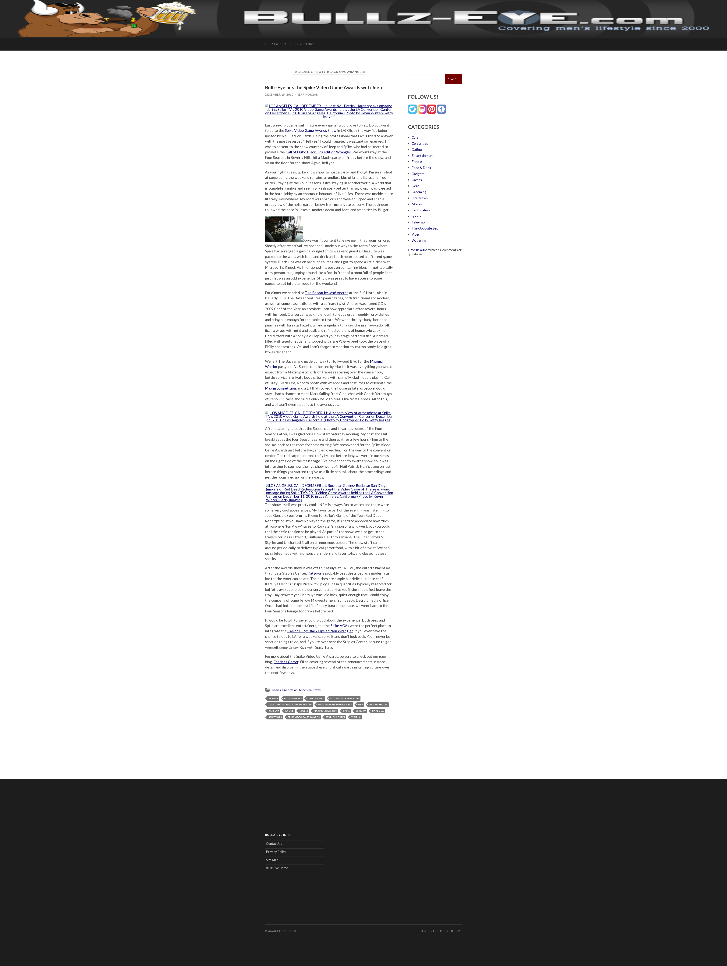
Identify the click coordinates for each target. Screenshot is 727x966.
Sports (416, 216)
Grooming (419, 192)
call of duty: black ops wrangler (290, 704)
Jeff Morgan (308, 94)
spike (346, 710)
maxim (304, 710)
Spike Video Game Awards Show (310, 130)
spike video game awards (304, 717)
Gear (415, 186)
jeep (360, 704)
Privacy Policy (276, 852)
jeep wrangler (378, 704)
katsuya (273, 710)
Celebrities (420, 143)
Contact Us (274, 844)
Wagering (419, 240)
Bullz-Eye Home (277, 868)
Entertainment (423, 155)
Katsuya (314, 573)
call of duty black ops (344, 698)
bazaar (273, 698)
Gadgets (418, 174)
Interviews (420, 198)
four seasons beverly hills (335, 704)
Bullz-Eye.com (275, 44)
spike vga (378, 710)
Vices (416, 234)
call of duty (316, 698)
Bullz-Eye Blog (305, 44)
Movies (417, 204)
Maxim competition (280, 388)
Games (276, 690)
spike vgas (275, 717)
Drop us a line (418, 250)
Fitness (417, 161)
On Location (289, 690)
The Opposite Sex (425, 228)
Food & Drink (421, 168)
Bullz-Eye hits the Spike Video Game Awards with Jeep (323, 87)
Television (305, 690)
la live (289, 710)
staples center (335, 717)
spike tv (361, 710)
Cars (415, 137)
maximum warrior (325, 710)
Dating (417, 149)
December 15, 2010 (279, 94)
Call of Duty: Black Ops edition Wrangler (318, 152)
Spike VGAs (340, 625)
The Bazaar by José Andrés (326, 293)
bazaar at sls (293, 698)
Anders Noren (443, 931)
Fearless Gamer (286, 662)
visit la (356, 717)
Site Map (272, 860)
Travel (317, 690)
